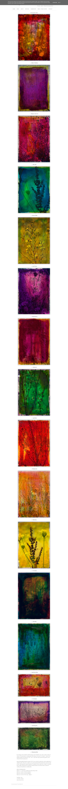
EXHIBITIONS (33, 8)
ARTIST (22, 8)
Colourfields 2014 (34, 12)
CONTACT (50, 8)
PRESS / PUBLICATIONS (42, 8)
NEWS (18, 8)
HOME (14, 8)
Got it (59, 2)
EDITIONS (27, 8)
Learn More (55, 2)
